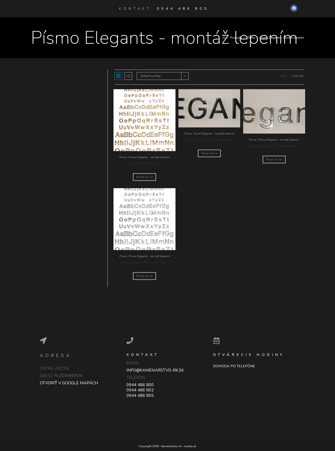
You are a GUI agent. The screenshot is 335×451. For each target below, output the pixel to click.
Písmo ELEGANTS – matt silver (144, 262)
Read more (144, 177)
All (301, 76)
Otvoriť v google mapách (69, 383)
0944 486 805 (140, 395)
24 (295, 76)
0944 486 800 (183, 8)
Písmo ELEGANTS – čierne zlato (209, 140)
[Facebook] (294, 8)
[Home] (223, 38)
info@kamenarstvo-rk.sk (155, 370)
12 (290, 76)
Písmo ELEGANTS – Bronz (144, 163)
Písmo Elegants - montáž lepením (149, 157)
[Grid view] (118, 76)
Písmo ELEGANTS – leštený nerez (274, 146)
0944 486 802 (140, 390)
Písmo (123, 157)
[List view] (128, 76)
